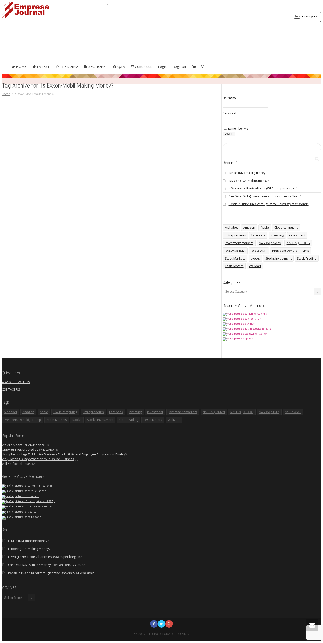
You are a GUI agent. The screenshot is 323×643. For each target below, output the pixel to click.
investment (297, 235)
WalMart (255, 266)
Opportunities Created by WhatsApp (28, 449)
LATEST (43, 66)
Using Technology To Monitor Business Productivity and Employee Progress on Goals (62, 454)
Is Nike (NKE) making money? (247, 173)
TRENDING (68, 66)
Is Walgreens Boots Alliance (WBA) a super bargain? (263, 188)
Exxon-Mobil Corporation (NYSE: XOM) (132, 211)
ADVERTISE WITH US (16, 382)
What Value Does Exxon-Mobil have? (131, 236)
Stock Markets (235, 258)
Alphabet (231, 227)
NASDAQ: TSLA (235, 250)
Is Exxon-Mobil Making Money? (132, 226)
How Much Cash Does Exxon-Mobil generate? (132, 221)
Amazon (249, 227)
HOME (21, 66)
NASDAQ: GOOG (298, 243)
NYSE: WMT (259, 250)
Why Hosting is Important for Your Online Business (38, 459)
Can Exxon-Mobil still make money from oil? (132, 176)
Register (179, 66)
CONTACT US (11, 389)
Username (230, 98)
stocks (255, 258)
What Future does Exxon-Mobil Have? (132, 231)
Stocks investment (278, 258)
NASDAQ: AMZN (270, 243)
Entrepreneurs (235, 235)
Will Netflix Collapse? (16, 464)
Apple (265, 227)
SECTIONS (96, 66)
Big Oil (133, 197)
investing (277, 235)
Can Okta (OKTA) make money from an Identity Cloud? (265, 196)
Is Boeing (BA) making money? (249, 181)
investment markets (239, 243)
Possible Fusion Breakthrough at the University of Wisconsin (269, 204)
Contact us (143, 66)
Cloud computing (286, 227)
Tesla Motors (234, 266)
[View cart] (194, 66)
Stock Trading (306, 258)
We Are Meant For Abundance (23, 445)
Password (229, 113)
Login (162, 66)
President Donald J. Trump (290, 250)
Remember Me (237, 129)
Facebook (258, 235)
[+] (133, 160)
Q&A (120, 66)
